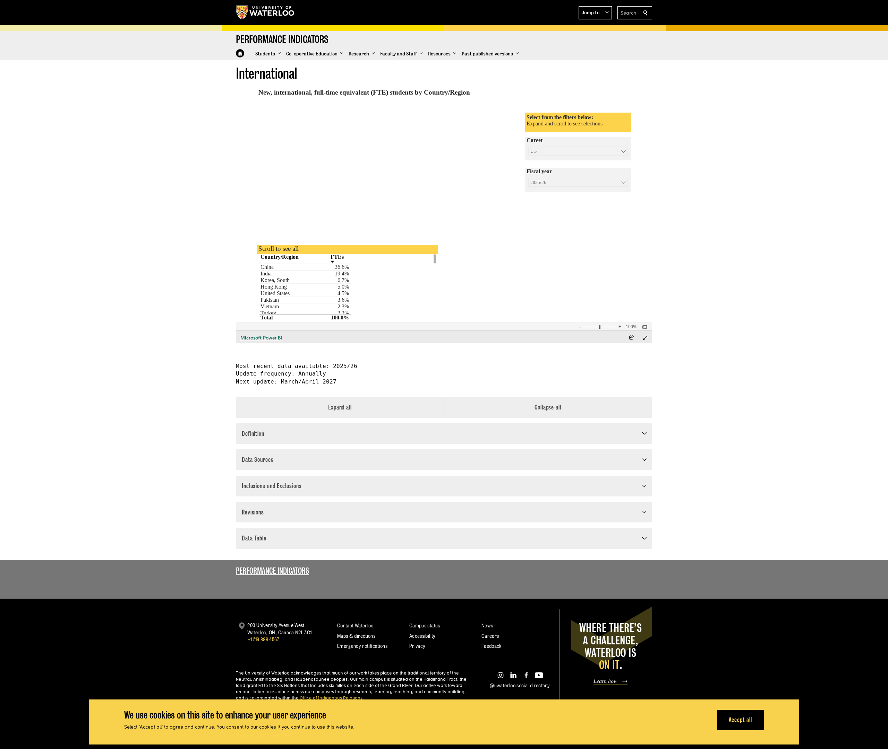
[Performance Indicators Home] (240, 53)
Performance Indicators (272, 570)
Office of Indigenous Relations (331, 697)
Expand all (340, 407)
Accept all (740, 719)
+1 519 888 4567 (263, 639)
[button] (595, 13)
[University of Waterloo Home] (265, 12)
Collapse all (548, 407)
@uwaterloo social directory (519, 685)
